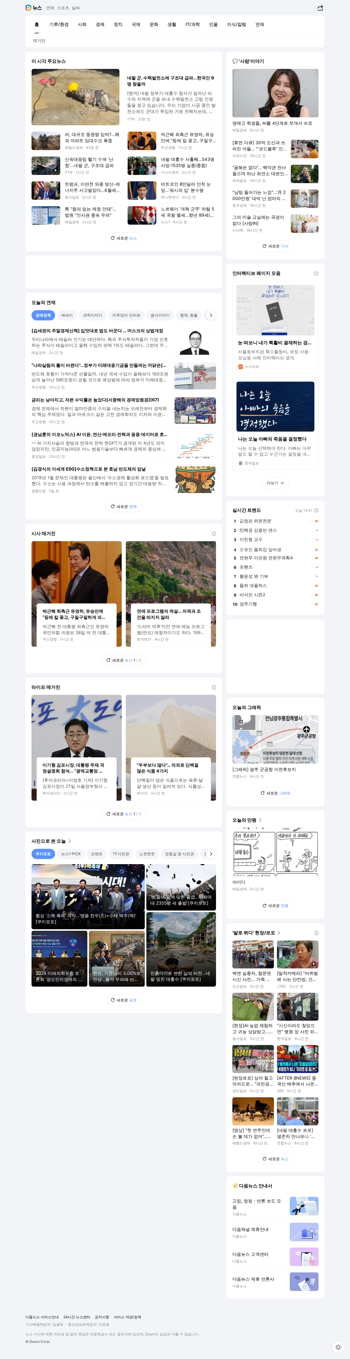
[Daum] (29, 7)
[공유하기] (320, 7)
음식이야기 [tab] (160, 315)
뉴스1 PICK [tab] (71, 853)
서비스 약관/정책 (127, 1317)
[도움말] (214, 534)
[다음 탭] (211, 315)
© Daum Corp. (37, 1341)
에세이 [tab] (67, 315)
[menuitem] (36, 24)
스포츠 (63, 7)
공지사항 (102, 1317)
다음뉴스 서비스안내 (42, 1317)
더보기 (272, 482)
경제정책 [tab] (43, 315)
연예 (50, 7)
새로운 (127, 238)
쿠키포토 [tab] (43, 853)
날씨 (76, 7)
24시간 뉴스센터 (76, 1317)
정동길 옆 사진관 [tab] (179, 853)
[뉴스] (37, 7)
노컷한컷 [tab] (147, 853)
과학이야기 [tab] (92, 315)
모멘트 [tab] (96, 853)
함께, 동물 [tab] (189, 315)
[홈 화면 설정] (338, 1347)
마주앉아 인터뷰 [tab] (126, 315)
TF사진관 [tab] (121, 853)
